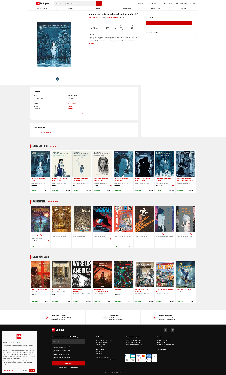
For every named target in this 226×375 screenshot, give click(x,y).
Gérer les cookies (8, 370)
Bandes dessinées (42, 8)
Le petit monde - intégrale (185, 234)
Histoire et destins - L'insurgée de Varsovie (101, 290)
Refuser (25, 370)
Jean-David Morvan (94, 18)
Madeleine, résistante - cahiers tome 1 (101, 179)
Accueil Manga (100, 344)
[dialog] (19, 352)
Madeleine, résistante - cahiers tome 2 (81, 179)
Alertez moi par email (169, 23)
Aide (142, 3)
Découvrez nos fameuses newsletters (68, 367)
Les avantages (161, 342)
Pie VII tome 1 (56, 289)
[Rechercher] (99, 3)
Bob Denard (118, 289)
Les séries (99, 351)
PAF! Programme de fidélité (134, 344)
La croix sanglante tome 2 (40, 289)
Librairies (154, 3)
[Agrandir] (82, 74)
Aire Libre (70, 108)
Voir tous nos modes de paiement (106, 359)
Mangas (70, 8)
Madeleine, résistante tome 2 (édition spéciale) (185, 179)
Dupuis (70, 106)
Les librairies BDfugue (163, 340)
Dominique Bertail (112, 18)
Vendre (183, 8)
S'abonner (68, 363)
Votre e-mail (56, 341)
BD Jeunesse (127, 8)
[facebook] (165, 330)
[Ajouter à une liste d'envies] (82, 14)
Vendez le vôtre (153, 32)
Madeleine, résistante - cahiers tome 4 (122, 179)
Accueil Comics (100, 347)
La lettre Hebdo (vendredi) (62, 347)
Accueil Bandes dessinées (104, 340)
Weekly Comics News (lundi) (62, 350)
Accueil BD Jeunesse (102, 342)
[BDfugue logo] (42, 3)
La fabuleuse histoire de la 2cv (165, 290)
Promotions (155, 8)
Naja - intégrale (161, 234)
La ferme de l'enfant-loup (102, 234)
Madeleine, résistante (56, 146)
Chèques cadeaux (162, 347)
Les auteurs (99, 353)
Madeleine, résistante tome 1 (39, 179)
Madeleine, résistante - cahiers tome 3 (60, 179)
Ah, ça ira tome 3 (57, 234)
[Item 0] (57, 79)
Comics (98, 8)
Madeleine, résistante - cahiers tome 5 (143, 179)
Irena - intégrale (78, 234)
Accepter (32, 370)
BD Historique (72, 103)
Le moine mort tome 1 (142, 234)
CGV (106, 373)
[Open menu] (31, 3)
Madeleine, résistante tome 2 (163, 179)
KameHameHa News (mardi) (62, 357)
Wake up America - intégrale (79, 290)
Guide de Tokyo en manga (123, 234)
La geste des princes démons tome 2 (38, 235)
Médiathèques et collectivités (165, 344)
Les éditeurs (100, 349)
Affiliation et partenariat (133, 342)
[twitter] (172, 330)
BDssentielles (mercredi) (61, 354)
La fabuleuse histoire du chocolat (143, 290)
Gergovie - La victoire (184, 289)
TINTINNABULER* (162, 349)
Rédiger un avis (47, 132)
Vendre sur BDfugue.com (133, 340)
